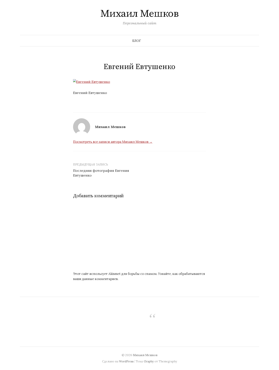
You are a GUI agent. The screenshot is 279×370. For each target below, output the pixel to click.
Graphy (149, 361)
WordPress (126, 361)
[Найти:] (256, 41)
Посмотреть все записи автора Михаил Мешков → (112, 142)
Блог (136, 41)
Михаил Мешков (139, 13)
